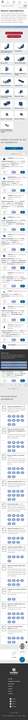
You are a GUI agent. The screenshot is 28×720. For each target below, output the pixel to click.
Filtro (15, 148)
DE (9, 416)
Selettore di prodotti (15, 36)
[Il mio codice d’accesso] (8, 3)
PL (22, 420)
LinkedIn (13, 698)
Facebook (14, 701)
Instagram (14, 706)
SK (13, 424)
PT (9, 424)
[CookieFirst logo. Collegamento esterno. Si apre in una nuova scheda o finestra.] (1, 351)
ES (9, 420)
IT (17, 416)
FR (22, 416)
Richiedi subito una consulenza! (14, 33)
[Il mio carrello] (19, 3)
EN (14, 416)
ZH (18, 420)
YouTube (13, 703)
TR (13, 420)
